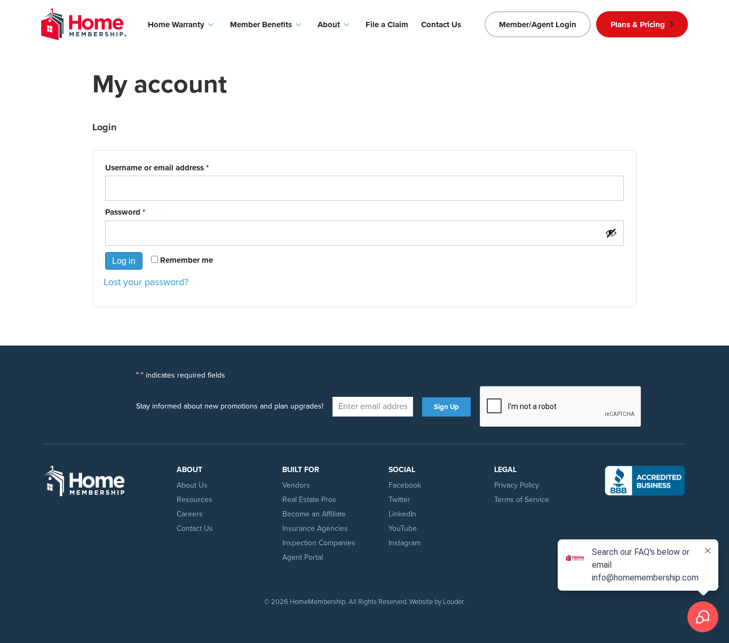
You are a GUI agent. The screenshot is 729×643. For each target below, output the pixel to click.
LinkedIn (402, 514)
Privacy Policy (516, 485)
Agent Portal (302, 557)
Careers (190, 514)
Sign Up (446, 407)
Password (141, 212)
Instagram (405, 542)
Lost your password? (146, 282)
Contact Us (195, 528)
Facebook (405, 485)
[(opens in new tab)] (645, 480)
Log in (124, 260)
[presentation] (561, 407)
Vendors (296, 485)
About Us (192, 485)
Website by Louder (436, 602)
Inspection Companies (318, 542)
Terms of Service (521, 499)
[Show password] (611, 233)
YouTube (403, 528)
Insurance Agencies (315, 528)
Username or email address (173, 168)
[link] (182, 24)
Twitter (399, 499)
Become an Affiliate (314, 514)
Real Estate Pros (309, 499)
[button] (538, 24)
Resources (194, 499)
